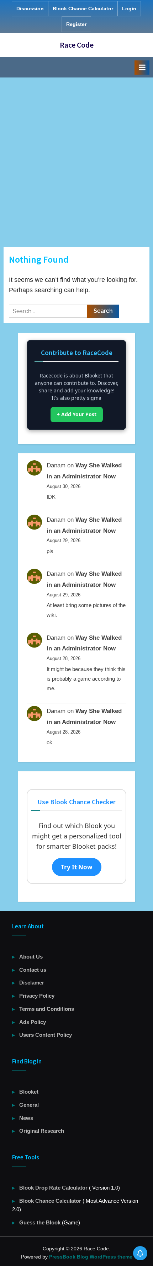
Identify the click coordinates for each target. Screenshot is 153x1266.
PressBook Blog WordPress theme (90, 1257)
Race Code (77, 45)
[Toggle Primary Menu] (141, 67)
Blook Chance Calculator (83, 8)
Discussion (30, 8)
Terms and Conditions (46, 1009)
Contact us (32, 970)
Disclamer (31, 983)
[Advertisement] (76, 157)
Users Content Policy (45, 1035)
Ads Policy (32, 1022)
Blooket (28, 1092)
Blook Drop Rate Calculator (54, 1188)
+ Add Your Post (76, 414)
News (26, 1118)
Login (129, 8)
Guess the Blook (39, 1222)
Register (76, 24)
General (29, 1105)
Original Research (41, 1131)
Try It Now (77, 867)
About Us (31, 957)
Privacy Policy (36, 996)
